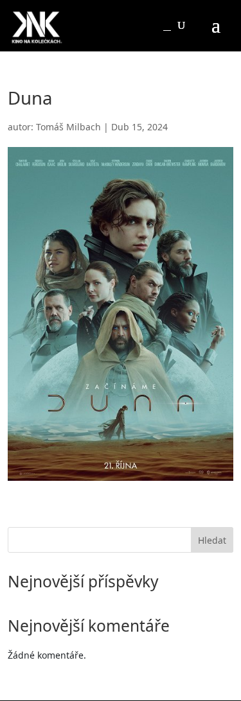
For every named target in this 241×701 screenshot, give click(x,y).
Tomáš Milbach (68, 127)
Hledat (212, 540)
